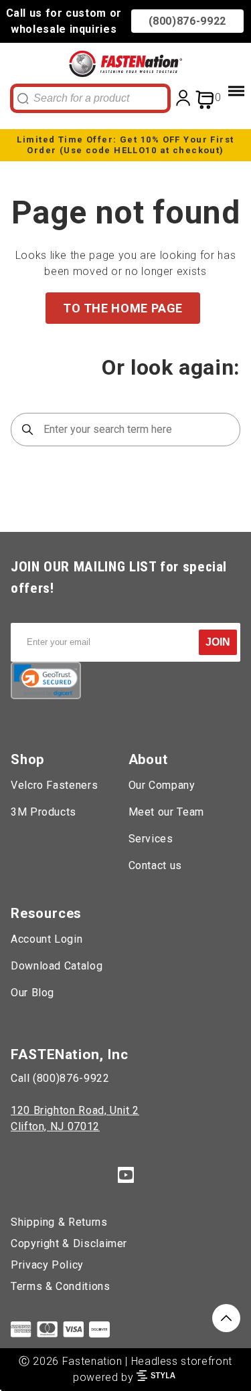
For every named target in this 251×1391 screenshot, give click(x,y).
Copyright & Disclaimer (69, 1243)
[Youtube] (126, 1177)
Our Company (162, 785)
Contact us (155, 865)
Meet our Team (166, 812)
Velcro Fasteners (54, 785)
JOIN (217, 642)
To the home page (123, 308)
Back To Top (226, 1318)
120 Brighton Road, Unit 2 (75, 1110)
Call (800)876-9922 (60, 1078)
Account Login (46, 939)
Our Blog (32, 992)
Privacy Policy (47, 1265)
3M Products (43, 812)
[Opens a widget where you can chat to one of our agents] (201, 1367)
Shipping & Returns (59, 1222)
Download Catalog (56, 965)
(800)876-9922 (187, 21)
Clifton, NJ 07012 (55, 1126)
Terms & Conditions (60, 1286)
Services (151, 838)
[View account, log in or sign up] (183, 97)
